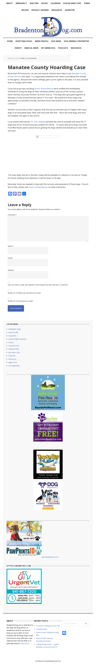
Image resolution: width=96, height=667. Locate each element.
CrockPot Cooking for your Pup (48, 626)
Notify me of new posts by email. (20, 301)
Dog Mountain (41, 629)
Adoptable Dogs (14, 329)
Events (10, 342)
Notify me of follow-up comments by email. (24, 293)
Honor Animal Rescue (43, 88)
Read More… (25, 643)
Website (11, 270)
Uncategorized (13, 366)
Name (11, 246)
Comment (12, 215)
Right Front (12, 362)
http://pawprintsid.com (50, 557)
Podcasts (11, 356)
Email (10, 258)
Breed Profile (13, 332)
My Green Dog (14, 352)
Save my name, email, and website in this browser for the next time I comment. (38, 285)
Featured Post (13, 346)
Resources (12, 359)
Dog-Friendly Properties (17, 339)
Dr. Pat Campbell (38, 121)
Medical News (13, 349)
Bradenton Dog (48, 25)
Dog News (12, 336)
